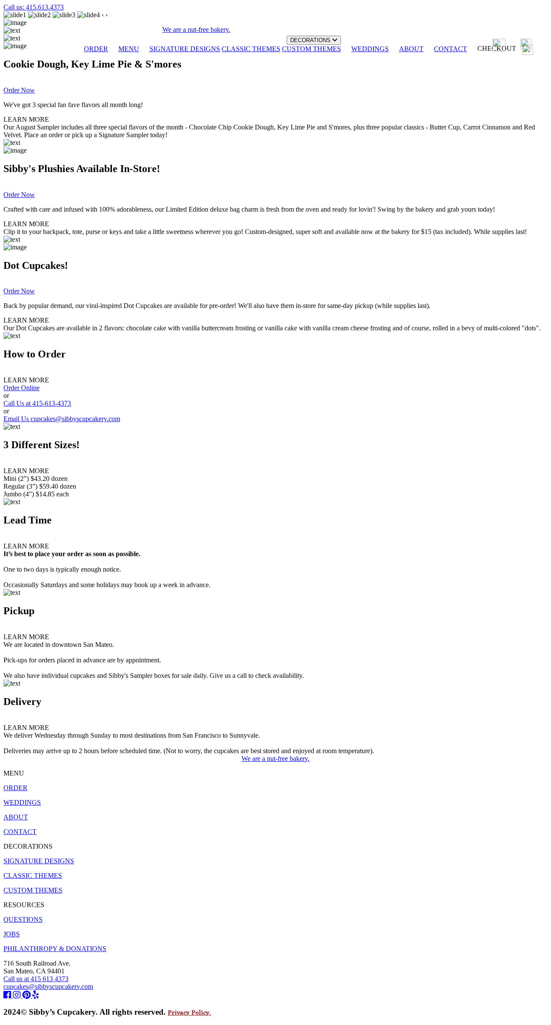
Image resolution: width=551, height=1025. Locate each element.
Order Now (19, 90)
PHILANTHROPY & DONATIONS (54, 948)
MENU (128, 48)
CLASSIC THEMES (251, 48)
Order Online (21, 387)
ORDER (96, 48)
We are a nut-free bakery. (275, 758)
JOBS (11, 934)
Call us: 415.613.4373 (33, 7)
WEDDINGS (370, 48)
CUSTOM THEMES (311, 48)
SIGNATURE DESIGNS (184, 48)
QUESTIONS (23, 919)
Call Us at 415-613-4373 (37, 403)
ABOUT (411, 48)
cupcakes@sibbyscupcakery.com (48, 986)
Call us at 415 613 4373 (35, 978)
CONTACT (450, 48)
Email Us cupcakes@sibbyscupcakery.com (61, 418)
